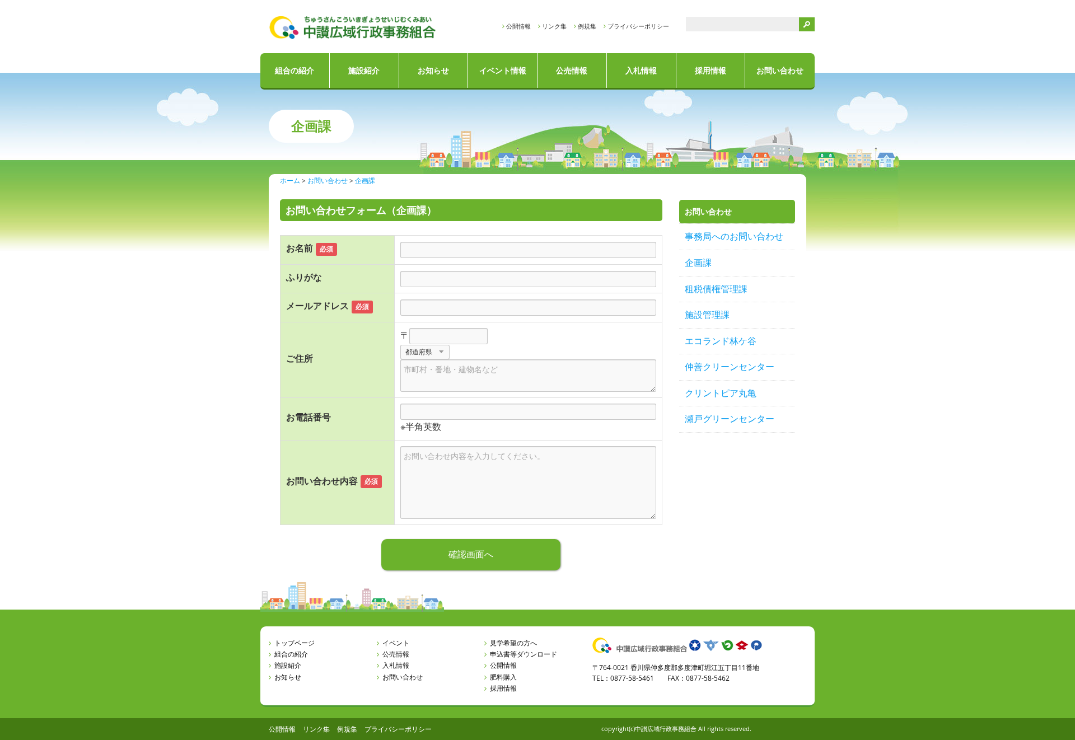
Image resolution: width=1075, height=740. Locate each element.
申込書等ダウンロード (523, 654)
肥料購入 (503, 677)
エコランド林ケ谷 (720, 341)
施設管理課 (707, 314)
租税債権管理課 (716, 289)
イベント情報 (502, 70)
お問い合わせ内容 (322, 481)
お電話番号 (308, 417)
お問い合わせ (779, 70)
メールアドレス (317, 305)
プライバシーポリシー (638, 26)
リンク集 (554, 26)
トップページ (294, 643)
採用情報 (710, 70)
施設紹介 (364, 70)
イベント (395, 643)
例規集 (587, 26)
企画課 (698, 262)
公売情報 (571, 70)
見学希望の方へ (513, 643)
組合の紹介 (294, 70)
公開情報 (518, 26)
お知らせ (433, 70)
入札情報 (641, 70)
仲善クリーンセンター (729, 366)
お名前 (299, 248)
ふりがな (304, 277)
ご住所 (299, 358)
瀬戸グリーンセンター (729, 419)
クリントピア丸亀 (720, 393)
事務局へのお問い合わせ (734, 236)
